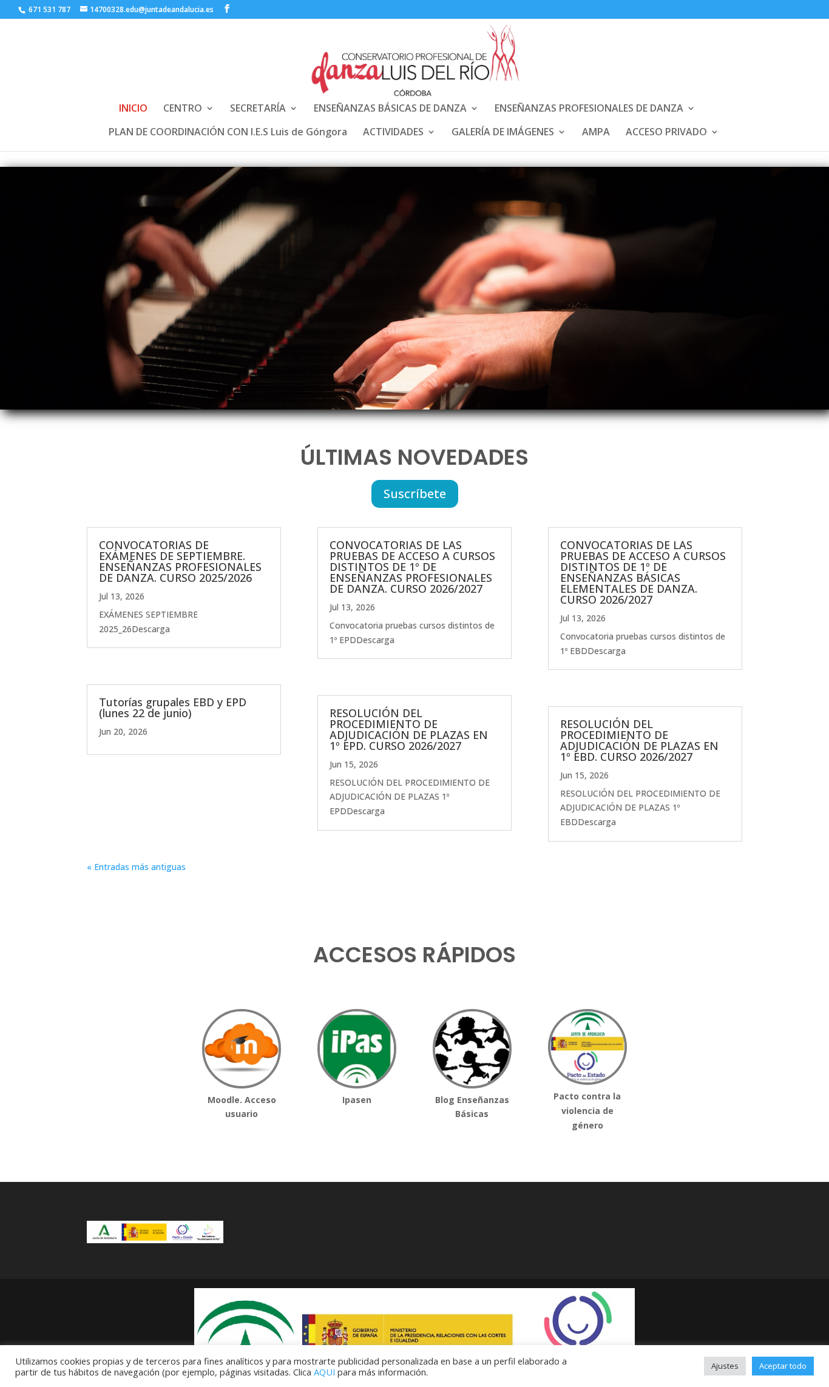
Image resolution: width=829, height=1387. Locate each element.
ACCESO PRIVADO (666, 132)
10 (456, 385)
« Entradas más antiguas (136, 866)
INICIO (133, 109)
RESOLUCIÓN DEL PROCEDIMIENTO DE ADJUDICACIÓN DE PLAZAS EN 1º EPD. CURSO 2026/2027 (409, 729)
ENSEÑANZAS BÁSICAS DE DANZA (390, 109)
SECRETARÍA (258, 109)
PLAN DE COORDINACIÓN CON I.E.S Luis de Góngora (228, 132)
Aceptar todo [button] (783, 1365)
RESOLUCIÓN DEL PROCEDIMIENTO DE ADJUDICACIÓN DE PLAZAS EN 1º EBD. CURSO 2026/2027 (639, 740)
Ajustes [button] (725, 1365)
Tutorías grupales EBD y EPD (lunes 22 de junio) (172, 707)
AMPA (596, 132)
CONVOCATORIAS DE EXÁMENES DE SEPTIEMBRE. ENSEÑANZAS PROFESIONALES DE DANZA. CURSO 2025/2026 (180, 561)
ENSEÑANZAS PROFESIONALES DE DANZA (589, 109)
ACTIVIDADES (393, 132)
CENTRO (182, 109)
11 (466, 385)
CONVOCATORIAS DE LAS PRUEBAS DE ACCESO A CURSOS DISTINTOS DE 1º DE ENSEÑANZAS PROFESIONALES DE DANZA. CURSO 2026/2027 (412, 567)
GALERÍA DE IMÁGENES (503, 132)
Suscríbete (415, 493)
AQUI (324, 1372)
